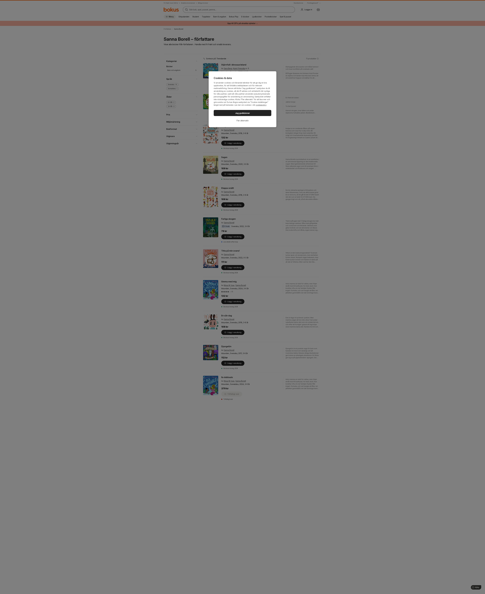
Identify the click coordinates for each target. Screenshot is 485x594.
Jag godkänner (242, 113)
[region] (242, 99)
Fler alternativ (242, 120)
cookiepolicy (261, 105)
